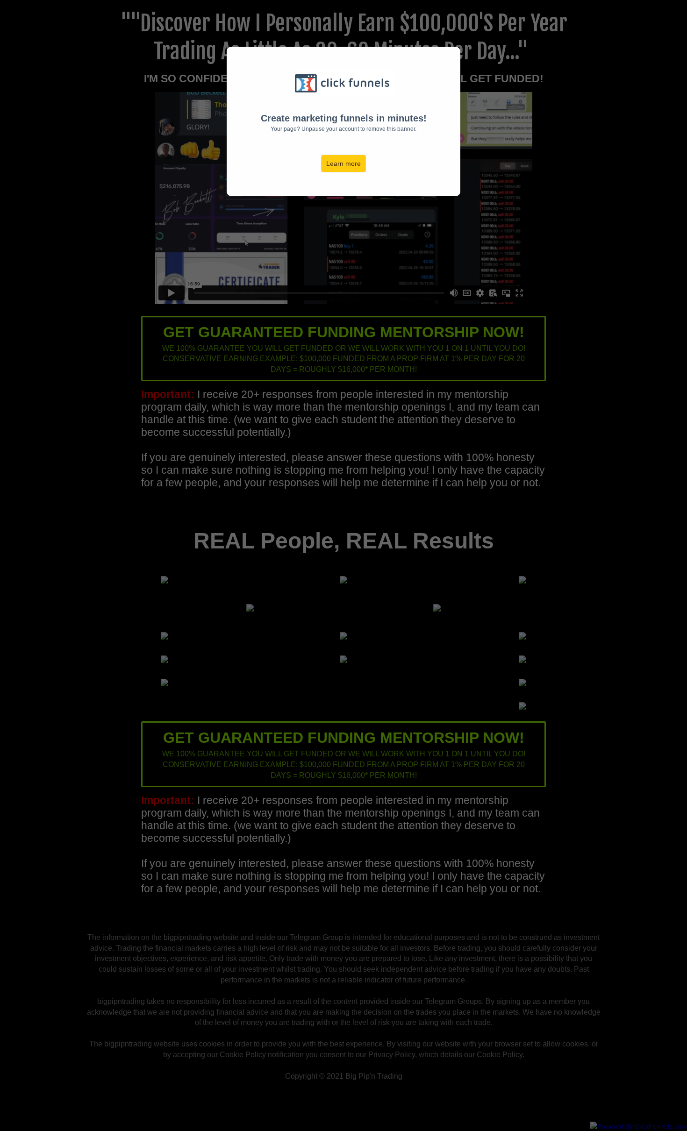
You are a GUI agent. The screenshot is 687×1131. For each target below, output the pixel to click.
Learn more (343, 163)
